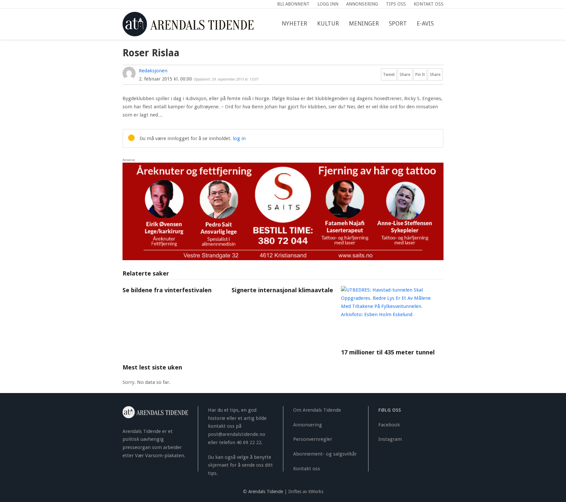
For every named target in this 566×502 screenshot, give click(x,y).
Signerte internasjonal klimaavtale (282, 290)
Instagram (390, 439)
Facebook (389, 425)
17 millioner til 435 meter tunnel (388, 352)
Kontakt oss (306, 469)
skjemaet (218, 465)
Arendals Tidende (265, 491)
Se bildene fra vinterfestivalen (167, 290)
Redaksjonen (153, 71)
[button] (443, 24)
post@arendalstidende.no (236, 434)
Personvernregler (312, 439)
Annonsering (307, 425)
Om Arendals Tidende (317, 410)
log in (239, 138)
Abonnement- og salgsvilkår (325, 454)
